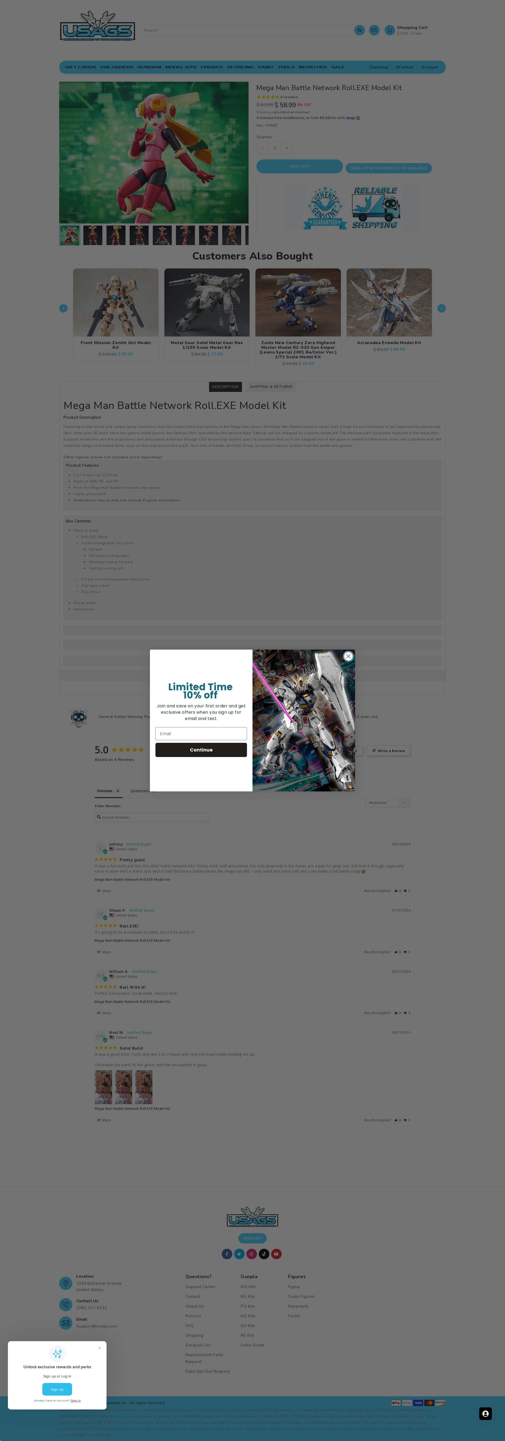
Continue (201, 750)
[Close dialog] (348, 656)
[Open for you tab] (485, 1413)
